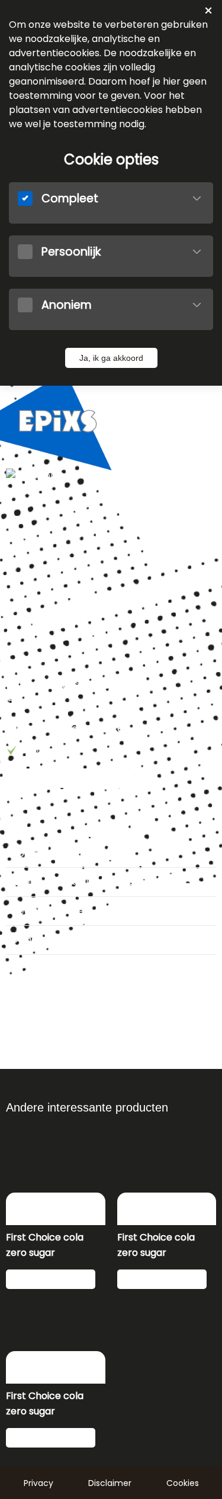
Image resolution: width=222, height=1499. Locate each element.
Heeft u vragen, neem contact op (81, 778)
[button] (196, 198)
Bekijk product (47, 1279)
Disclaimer (109, 1483)
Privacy (38, 1483)
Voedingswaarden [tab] (48, 911)
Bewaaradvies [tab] (38, 939)
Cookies (182, 1483)
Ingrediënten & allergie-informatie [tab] (86, 882)
